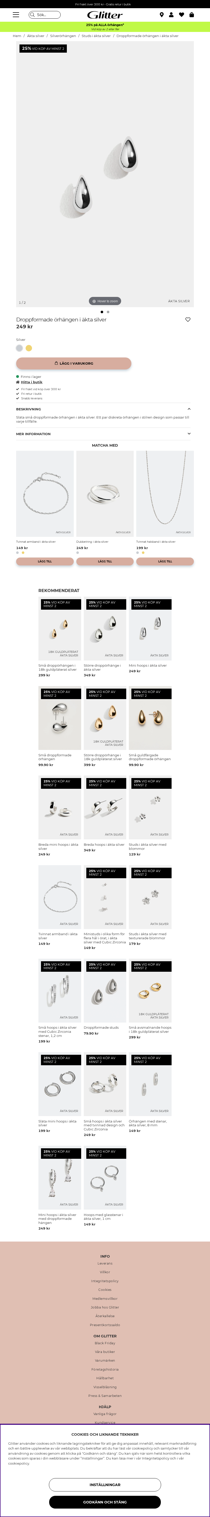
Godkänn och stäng (105, 1502)
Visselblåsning (105, 1387)
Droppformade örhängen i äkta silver (147, 36)
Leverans (105, 1263)
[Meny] (16, 14)
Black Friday (105, 1343)
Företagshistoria (105, 1369)
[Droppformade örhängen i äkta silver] (21, 348)
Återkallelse (105, 1316)
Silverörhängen (63, 36)
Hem (17, 36)
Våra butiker (105, 1352)
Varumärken (105, 1360)
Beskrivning (28, 409)
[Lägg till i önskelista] (188, 319)
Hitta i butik (32, 382)
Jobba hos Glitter (105, 1307)
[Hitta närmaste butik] (162, 15)
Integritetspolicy (105, 1281)
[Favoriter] (184, 14)
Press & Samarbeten (105, 1396)
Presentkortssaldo (105, 1325)
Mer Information (33, 434)
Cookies (105, 1290)
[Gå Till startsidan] (105, 14)
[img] (102, 312)
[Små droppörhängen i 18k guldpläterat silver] (30, 348)
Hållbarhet (105, 1378)
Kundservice (105, 1423)
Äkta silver (35, 36)
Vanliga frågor (105, 1414)
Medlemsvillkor (105, 1299)
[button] (174, 14)
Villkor (105, 1272)
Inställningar (105, 1485)
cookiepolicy (18, 1463)
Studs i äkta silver (96, 36)
